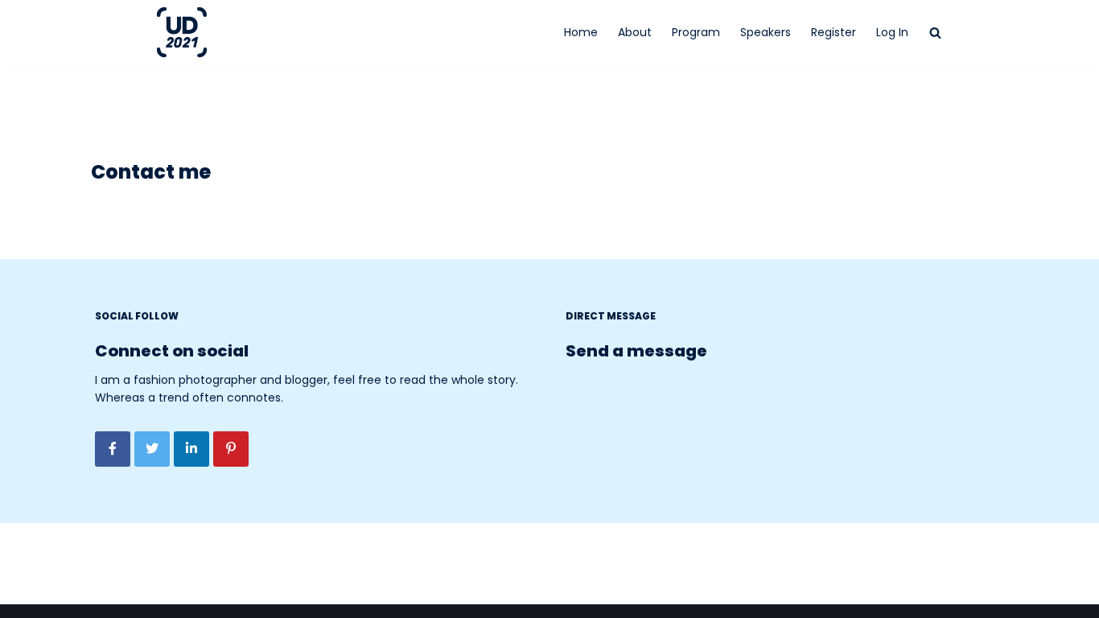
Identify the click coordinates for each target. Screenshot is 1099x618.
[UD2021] (186, 32)
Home (581, 32)
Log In (892, 32)
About (635, 32)
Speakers (765, 32)
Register (833, 32)
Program (696, 32)
